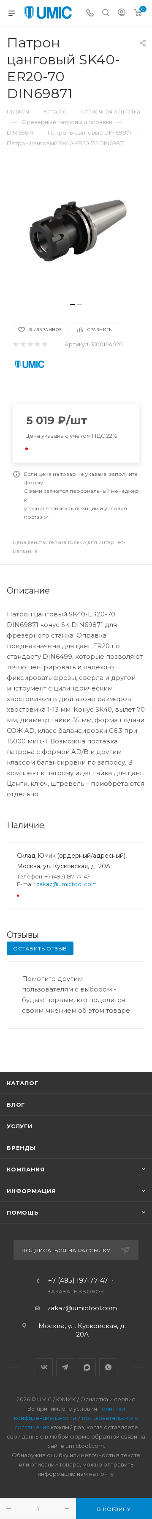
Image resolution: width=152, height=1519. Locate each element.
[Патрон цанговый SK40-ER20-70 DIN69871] (76, 233)
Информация (31, 1191)
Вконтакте (44, 1367)
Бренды (21, 1147)
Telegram (65, 1367)
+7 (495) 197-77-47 (78, 1280)
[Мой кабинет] (121, 13)
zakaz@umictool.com (66, 884)
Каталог (22, 1083)
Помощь (23, 1212)
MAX (87, 1367)
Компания (25, 1169)
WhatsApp (108, 1367)
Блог (16, 1104)
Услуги (20, 1126)
